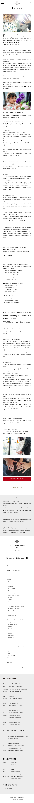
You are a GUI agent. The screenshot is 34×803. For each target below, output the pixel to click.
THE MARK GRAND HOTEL (15, 691)
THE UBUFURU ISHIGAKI (15, 719)
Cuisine (10, 599)
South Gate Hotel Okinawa (15, 717)
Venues (10, 597)
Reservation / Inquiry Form (17, 478)
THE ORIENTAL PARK (16, 778)
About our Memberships (13, 648)
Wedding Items (11, 604)
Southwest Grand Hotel (14, 715)
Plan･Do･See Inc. (18, 799)
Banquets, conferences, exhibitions (15, 619)
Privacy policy (13, 797)
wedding (21, 558)
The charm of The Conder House (16, 606)
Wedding (9, 579)
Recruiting (9, 662)
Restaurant (9, 575)
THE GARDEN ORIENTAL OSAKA (15, 750)
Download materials (13, 642)
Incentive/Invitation (12, 624)
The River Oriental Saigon (16, 774)
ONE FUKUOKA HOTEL (14, 710)
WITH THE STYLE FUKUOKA (15, 705)
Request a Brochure (13, 610)
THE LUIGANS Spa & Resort (15, 708)
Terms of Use (21, 797)
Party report (11, 635)
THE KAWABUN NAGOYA (13, 743)
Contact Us (9, 653)
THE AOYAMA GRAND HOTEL (16, 686)
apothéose (13, 764)
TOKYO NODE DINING (16, 767)
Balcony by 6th (14, 762)
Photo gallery (11, 590)
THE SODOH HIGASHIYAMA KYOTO (16, 745)
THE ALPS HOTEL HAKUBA (15, 698)
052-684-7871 (10, 431)
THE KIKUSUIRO (12, 752)
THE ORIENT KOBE (13, 703)
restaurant (11, 558)
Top (9, 581)
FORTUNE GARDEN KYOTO (14, 748)
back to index (17, 487)
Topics (8, 565)
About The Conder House (13, 570)
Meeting (10, 626)
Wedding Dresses (12, 601)
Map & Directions (12, 615)
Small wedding (11, 593)
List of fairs (11, 586)
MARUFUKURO (12, 701)
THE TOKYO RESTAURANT (17, 776)
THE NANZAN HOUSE (13, 734)
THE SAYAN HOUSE (15, 771)
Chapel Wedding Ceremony (14, 595)
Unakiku (12, 769)
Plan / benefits (11, 588)
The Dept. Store (8, 788)
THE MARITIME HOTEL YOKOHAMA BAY (18, 689)
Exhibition (10, 628)
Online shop (10, 657)
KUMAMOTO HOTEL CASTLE (16, 712)
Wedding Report (16, 584)
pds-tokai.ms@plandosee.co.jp (16, 433)
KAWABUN (10, 741)
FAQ (8, 651)
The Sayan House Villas (14, 724)
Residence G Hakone (14, 693)
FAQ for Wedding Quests (14, 608)
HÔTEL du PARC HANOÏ (14, 722)
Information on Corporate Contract (15, 646)
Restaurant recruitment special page (16, 667)
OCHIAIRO (11, 696)
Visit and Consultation (13, 613)
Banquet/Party (11, 622)
